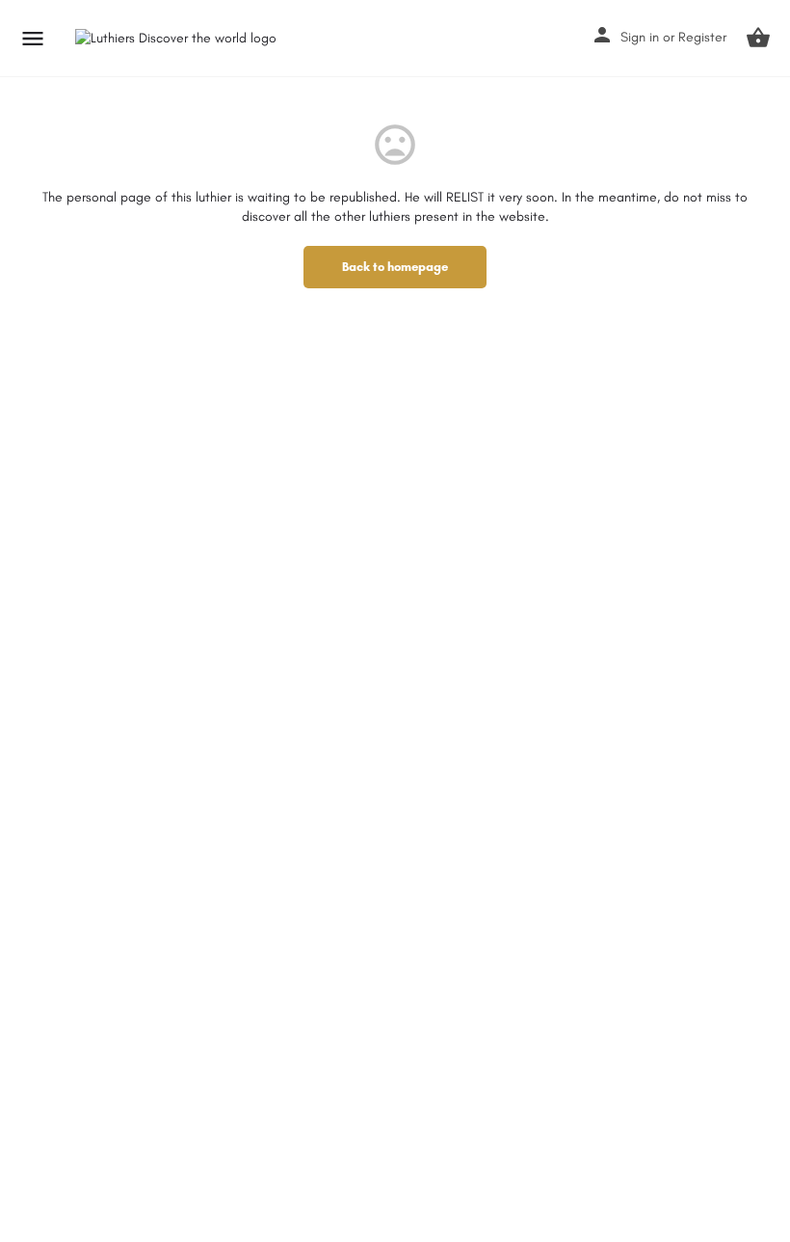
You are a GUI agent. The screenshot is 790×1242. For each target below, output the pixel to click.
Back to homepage (395, 266)
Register (702, 37)
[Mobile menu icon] (32, 38)
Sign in (639, 37)
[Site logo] (178, 39)
